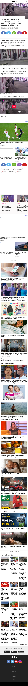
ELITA (13, 169)
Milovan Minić (19, 169)
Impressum (14, 671)
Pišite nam (14, 676)
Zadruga (3, 17)
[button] (1, 201)
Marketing (14, 669)
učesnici (19, 171)
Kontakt (14, 666)
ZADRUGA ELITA (12, 171)
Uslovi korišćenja (14, 674)
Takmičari (4, 171)
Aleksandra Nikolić (5, 169)
